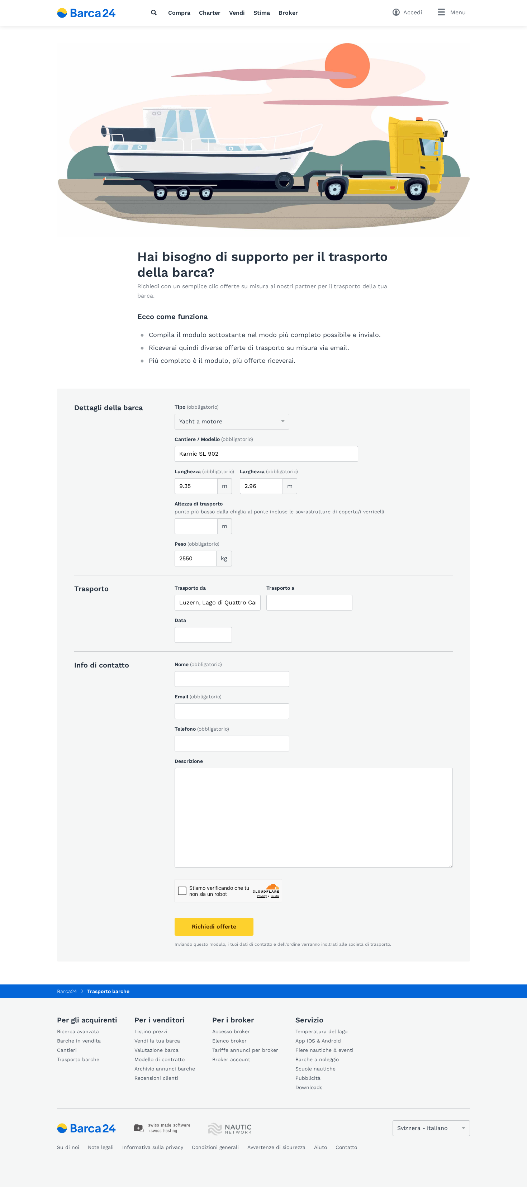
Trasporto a (280, 588)
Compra (179, 12)
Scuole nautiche (315, 1069)
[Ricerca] (155, 12)
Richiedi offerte (214, 926)
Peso (197, 544)
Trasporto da (190, 588)
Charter (209, 12)
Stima (261, 12)
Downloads (308, 1087)
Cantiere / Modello (214, 439)
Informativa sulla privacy (152, 1147)
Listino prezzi (150, 1031)
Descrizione (189, 761)
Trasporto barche (78, 1059)
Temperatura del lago (321, 1031)
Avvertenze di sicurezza (276, 1147)
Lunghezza (204, 471)
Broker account (231, 1059)
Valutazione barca (156, 1050)
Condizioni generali (215, 1147)
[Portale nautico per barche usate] (92, 13)
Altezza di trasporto (199, 504)
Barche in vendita (79, 1041)
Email (198, 696)
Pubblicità (308, 1078)
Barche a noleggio (317, 1059)
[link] (162, 1128)
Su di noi (68, 1147)
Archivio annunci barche (164, 1069)
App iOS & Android (318, 1041)
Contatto (346, 1147)
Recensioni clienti (156, 1078)
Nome (198, 664)
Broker (288, 12)
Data (180, 620)
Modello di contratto (159, 1059)
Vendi (237, 12)
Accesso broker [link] (231, 1031)
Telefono (202, 729)
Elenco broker (229, 1041)
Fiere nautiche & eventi (324, 1050)
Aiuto (320, 1147)
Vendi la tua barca (157, 1041)
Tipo (197, 407)
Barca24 (67, 991)
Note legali (101, 1147)
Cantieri (67, 1050)
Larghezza (269, 471)
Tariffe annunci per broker (245, 1050)
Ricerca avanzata (78, 1031)
